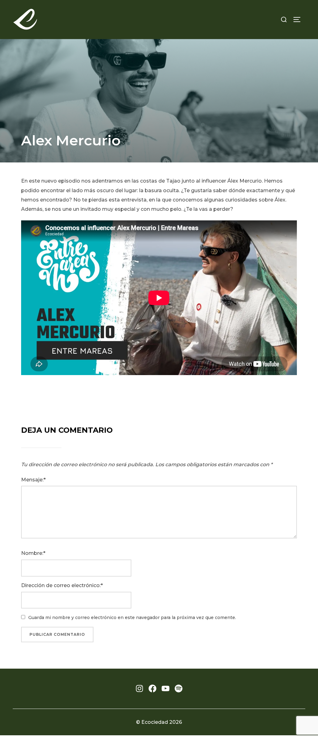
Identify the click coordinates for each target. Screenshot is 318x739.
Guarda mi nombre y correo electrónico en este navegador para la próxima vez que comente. (132, 617)
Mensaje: (32, 480)
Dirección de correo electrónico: (61, 585)
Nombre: (32, 553)
